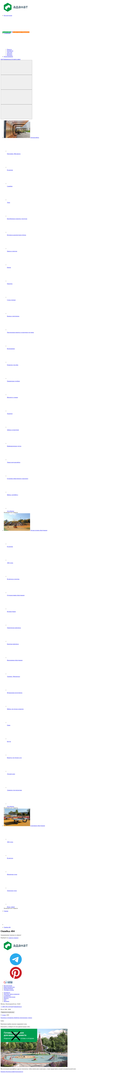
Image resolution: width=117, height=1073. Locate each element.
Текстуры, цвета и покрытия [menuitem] (11, 994)
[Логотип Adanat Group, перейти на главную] (58, 7)
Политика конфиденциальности (14, 1071)
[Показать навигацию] (16, 111)
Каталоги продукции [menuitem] (9, 997)
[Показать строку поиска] (16, 67)
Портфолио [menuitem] (7, 992)
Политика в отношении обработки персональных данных (16, 1017)
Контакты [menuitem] (6, 1001)
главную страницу (13, 937)
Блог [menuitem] (5, 999)
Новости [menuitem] (6, 998)
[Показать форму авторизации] (16, 82)
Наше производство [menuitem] (9, 987)
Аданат (4, 1015)
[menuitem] (60, 22)
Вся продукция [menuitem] (8, 985)
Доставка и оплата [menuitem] (9, 990)
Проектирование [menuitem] (8, 988)
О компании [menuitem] (7, 995)
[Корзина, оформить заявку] (16, 97)
